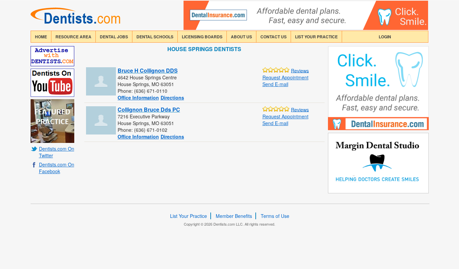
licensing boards (202, 37)
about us (241, 37)
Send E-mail (275, 84)
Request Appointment (285, 77)
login (385, 37)
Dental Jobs (114, 37)
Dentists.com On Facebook (56, 168)
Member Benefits (234, 216)
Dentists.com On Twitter (56, 152)
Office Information (138, 97)
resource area (73, 37)
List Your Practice (316, 37)
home (41, 37)
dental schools (154, 37)
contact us (273, 37)
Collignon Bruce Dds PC (149, 109)
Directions (172, 97)
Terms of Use (275, 216)
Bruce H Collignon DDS (148, 70)
